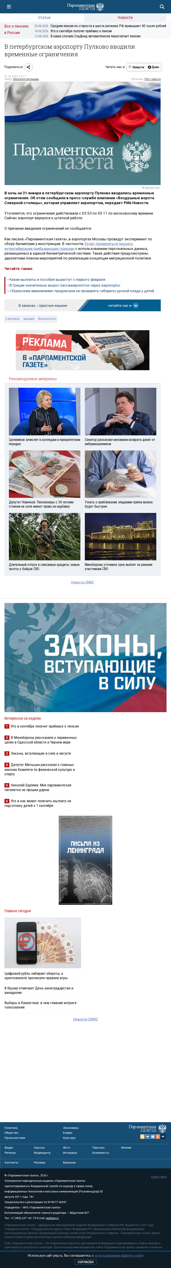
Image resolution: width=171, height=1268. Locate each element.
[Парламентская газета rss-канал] (142, 1136)
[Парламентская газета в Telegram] (153, 1136)
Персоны (98, 1147)
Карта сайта (159, 1176)
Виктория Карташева (26, 79)
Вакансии (69, 1162)
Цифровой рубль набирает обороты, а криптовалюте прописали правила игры (36, 975)
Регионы (10, 1152)
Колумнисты (100, 1152)
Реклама (39, 1162)
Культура (69, 1137)
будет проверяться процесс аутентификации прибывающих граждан (68, 246)
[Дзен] (153, 67)
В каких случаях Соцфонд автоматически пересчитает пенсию (88, 36)
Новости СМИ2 (82, 582)
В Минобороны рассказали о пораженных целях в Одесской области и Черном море (40, 739)
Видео (9, 1147)
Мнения (126, 1147)
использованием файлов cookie (119, 1255)
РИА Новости (153, 79)
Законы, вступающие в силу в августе (41, 753)
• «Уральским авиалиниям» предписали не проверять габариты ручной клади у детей (81, 291)
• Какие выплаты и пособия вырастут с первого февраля (56, 279)
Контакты (11, 1162)
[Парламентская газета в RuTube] (163, 1136)
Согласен (86, 1262)
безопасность (47, 318)
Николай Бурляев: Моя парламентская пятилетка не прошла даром (37, 787)
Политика (11, 1127)
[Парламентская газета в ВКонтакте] (147, 1136)
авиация (28, 318)
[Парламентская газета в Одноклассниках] (158, 1136)
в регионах (13, 318)
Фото (66, 1147)
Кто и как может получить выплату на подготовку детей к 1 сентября (37, 803)
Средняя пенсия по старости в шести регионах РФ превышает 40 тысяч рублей (100, 26)
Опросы (39, 1147)
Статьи (44, 17)
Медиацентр (42, 1152)
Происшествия (14, 1137)
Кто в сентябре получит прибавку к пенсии (73, 31)
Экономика (70, 1127)
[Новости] (136, 67)
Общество (11, 1132)
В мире (67, 1132)
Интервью (70, 1152)
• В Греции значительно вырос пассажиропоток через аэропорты (64, 285)
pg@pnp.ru (52, 1218)
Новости (125, 17)
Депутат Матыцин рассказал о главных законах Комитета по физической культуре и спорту (39, 769)
